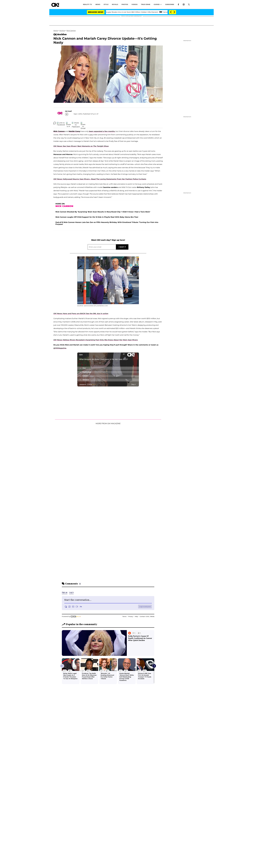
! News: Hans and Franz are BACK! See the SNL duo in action (80, 314)
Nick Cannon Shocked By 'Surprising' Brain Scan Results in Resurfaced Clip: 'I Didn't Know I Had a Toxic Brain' (102, 212)
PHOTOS (125, 4)
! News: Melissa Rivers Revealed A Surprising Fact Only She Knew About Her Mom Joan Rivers (95, 340)
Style (106, 4)
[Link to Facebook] (178, 4)
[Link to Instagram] (183, 4)
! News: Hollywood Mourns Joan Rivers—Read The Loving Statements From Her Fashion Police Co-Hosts (99, 179)
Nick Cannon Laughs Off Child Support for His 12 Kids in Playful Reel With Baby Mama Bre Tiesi (96, 217)
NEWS (97, 4)
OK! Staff (68, 111)
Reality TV (87, 4)
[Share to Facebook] (61, 123)
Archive (62, 30)
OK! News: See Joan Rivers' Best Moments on (81, 146)
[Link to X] (188, 4)
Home (55, 30)
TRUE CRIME (145, 4)
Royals (115, 4)
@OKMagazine (59, 348)
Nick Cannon (71, 30)
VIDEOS (134, 4)
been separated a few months (102, 131)
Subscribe (169, 4)
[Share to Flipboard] (76, 123)
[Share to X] (68, 123)
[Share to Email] (83, 123)
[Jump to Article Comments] (54, 123)
